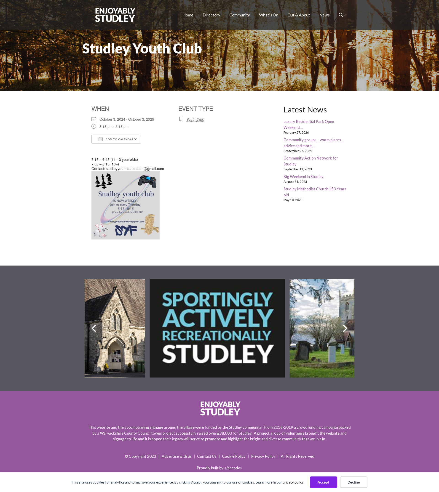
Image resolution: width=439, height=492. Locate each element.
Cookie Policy (234, 456)
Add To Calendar (119, 139)
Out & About (298, 14)
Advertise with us (177, 456)
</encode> (233, 467)
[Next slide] (345, 328)
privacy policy (293, 482)
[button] (341, 15)
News (324, 14)
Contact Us (207, 456)
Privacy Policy (263, 456)
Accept (323, 482)
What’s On (268, 14)
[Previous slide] (94, 328)
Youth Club (195, 119)
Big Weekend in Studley (304, 176)
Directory (211, 14)
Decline (354, 482)
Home (187, 14)
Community (239, 14)
